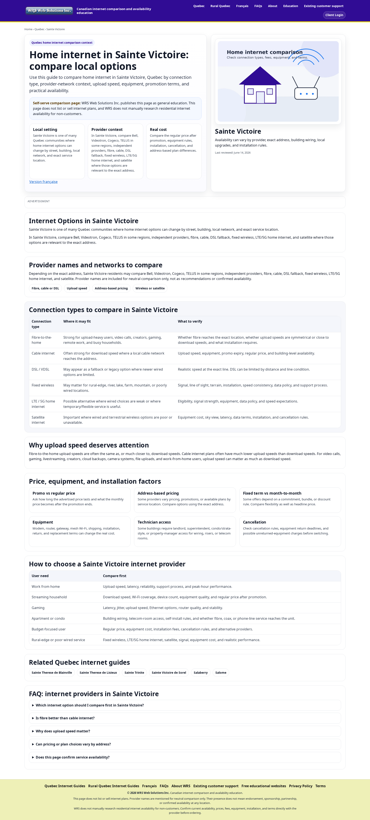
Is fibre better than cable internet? (65, 718)
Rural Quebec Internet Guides (113, 786)
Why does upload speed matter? (63, 731)
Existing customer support (323, 6)
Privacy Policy (300, 786)
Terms (320, 786)
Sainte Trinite (134, 672)
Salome (220, 672)
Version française (43, 181)
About (272, 6)
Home (28, 29)
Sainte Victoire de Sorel (169, 672)
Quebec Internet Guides (65, 786)
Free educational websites (264, 786)
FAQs (258, 6)
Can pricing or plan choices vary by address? (73, 744)
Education (290, 6)
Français (242, 6)
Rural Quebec (220, 6)
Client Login (334, 15)
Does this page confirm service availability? (73, 757)
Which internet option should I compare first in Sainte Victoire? (90, 705)
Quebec (198, 6)
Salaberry (201, 672)
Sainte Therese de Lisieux (98, 672)
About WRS (181, 786)
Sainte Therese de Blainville (52, 672)
